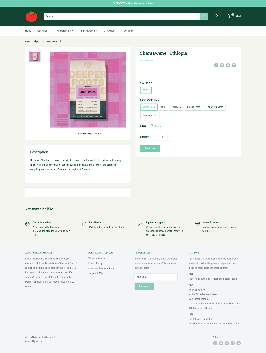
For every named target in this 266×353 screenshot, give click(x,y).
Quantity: (144, 137)
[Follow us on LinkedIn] (238, 343)
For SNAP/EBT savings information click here (133, 3)
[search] (122, 16)
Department (42, 30)
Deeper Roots (146, 60)
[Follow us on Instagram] (227, 343)
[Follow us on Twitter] (221, 343)
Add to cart (150, 148)
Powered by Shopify (33, 341)
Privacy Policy (95, 263)
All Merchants (64, 30)
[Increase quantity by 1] (170, 137)
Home (28, 30)
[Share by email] (234, 65)
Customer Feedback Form (101, 268)
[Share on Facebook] (216, 65)
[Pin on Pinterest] (222, 65)
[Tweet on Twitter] (228, 65)
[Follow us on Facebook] (215, 343)
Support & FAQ (95, 273)
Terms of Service (96, 258)
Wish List (128, 30)
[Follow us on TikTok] (233, 343)
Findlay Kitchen (87, 30)
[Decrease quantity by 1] (154, 137)
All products (39, 41)
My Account (109, 30)
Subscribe (144, 286)
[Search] (204, 16)
